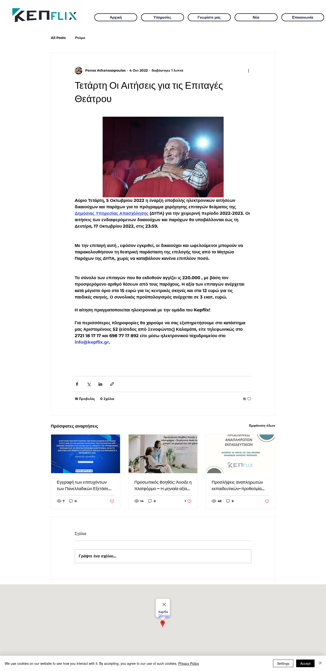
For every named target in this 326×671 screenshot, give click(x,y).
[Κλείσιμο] (320, 663)
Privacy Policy (188, 663)
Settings (283, 663)
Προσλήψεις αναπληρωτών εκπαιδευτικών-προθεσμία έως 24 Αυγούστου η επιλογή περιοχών (239, 485)
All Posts (58, 38)
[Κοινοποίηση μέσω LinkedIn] (100, 384)
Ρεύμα (80, 38)
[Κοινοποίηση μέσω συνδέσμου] (112, 384)
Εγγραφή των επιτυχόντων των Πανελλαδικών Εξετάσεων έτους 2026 (85, 485)
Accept (305, 663)
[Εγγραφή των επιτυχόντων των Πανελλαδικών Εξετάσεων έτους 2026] (85, 454)
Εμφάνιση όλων (262, 425)
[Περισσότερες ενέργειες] (248, 70)
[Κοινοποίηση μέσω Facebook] (77, 384)
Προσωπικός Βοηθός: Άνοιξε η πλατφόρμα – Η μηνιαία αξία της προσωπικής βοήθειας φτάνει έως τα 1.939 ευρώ (163, 485)
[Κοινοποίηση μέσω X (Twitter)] (88, 384)
